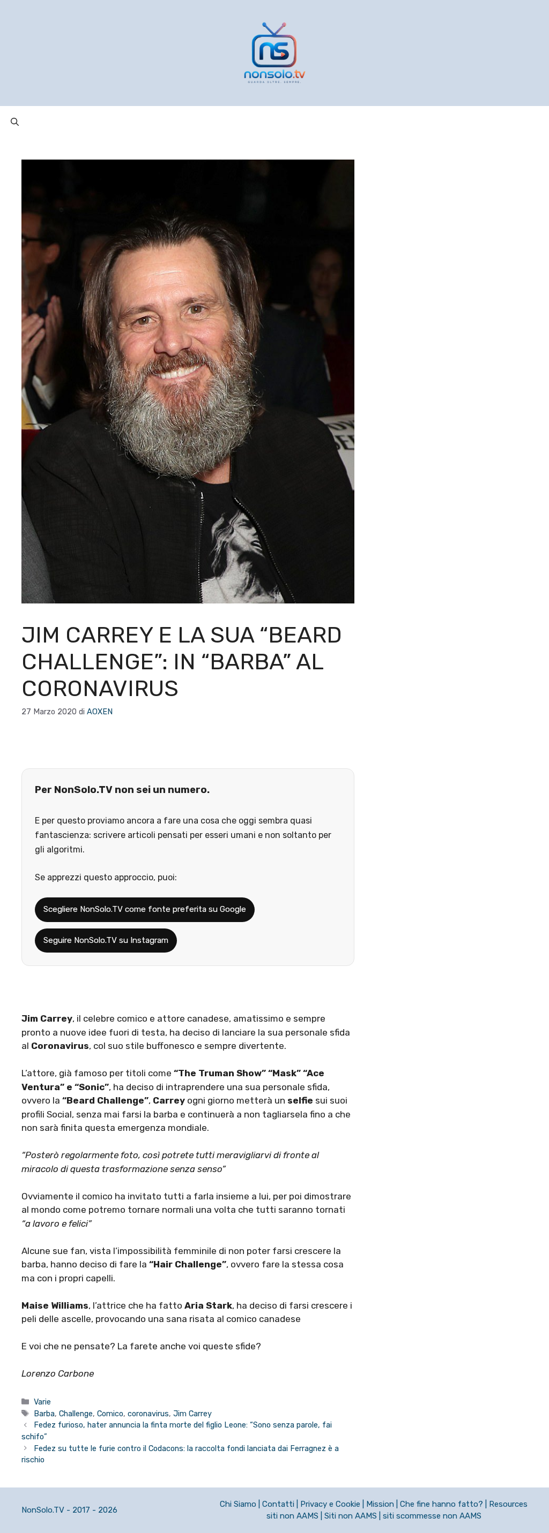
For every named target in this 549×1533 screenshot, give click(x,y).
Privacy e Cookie (330, 1504)
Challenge (76, 1413)
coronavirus (148, 1413)
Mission (380, 1504)
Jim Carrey (192, 1413)
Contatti (278, 1504)
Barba (44, 1413)
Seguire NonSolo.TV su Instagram (105, 940)
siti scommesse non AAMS (432, 1516)
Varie (42, 1402)
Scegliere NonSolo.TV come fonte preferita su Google (144, 909)
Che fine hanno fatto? (441, 1504)
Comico (110, 1413)
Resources (508, 1504)
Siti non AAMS (350, 1516)
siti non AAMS (292, 1516)
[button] (14, 122)
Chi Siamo (238, 1504)
